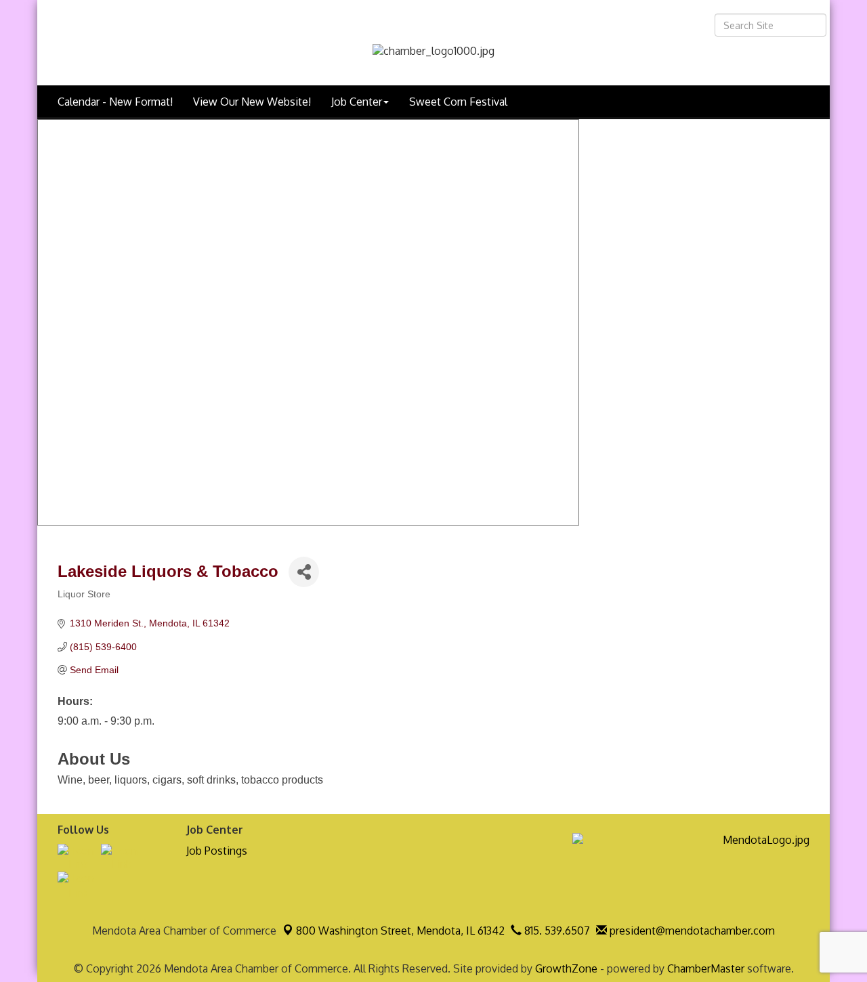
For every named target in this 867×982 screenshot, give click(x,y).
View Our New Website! (252, 101)
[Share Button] (304, 572)
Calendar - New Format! (115, 101)
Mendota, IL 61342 (400, 930)
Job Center (356, 101)
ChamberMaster (705, 968)
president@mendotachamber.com (691, 930)
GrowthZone (566, 968)
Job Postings (216, 850)
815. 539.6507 (556, 930)
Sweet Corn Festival (458, 101)
